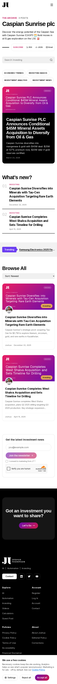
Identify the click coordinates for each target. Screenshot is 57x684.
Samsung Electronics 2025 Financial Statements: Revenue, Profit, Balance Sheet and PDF (37, 249)
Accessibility (8, 648)
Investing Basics (38, 73)
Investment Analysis (15, 80)
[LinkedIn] (21, 576)
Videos (5, 608)
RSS (30, 47)
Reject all (26, 677)
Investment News (42, 80)
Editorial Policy (39, 637)
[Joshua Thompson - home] (5, 4)
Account (36, 603)
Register (36, 593)
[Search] (51, 60)
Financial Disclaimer (12, 653)
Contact (9, 576)
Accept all (42, 677)
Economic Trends (14, 73)
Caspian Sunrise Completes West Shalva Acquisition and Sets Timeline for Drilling (28, 221)
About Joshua (39, 632)
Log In (35, 598)
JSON (40, 47)
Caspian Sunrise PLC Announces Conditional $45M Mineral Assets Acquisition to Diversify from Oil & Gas (28, 128)
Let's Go (26, 525)
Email (50, 47)
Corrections (38, 643)
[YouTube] (37, 576)
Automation (8, 598)
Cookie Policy (9, 637)
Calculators (7, 613)
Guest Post (7, 618)
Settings (12, 677)
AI (3, 593)
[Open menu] (52, 5)
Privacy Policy (9, 632)
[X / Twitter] (29, 576)
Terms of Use (9, 643)
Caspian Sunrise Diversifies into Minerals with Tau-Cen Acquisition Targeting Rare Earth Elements (31, 194)
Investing (6, 603)
